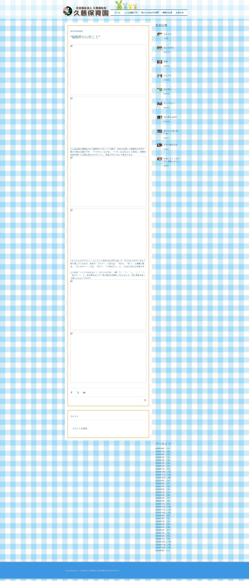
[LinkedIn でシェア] (84, 392)
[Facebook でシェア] (71, 392)
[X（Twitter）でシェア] (78, 392)
